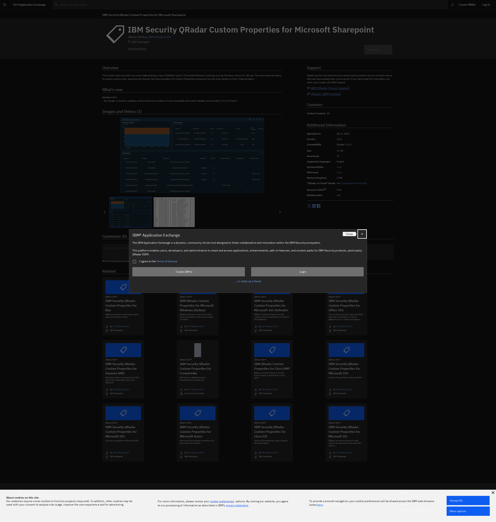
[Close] (362, 234)
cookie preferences (222, 501)
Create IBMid (184, 271)
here (320, 505)
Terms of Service (167, 261)
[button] (493, 492)
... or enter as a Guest (248, 281)
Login (302, 271)
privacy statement (237, 505)
